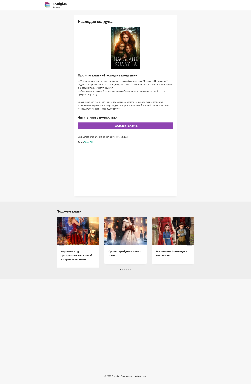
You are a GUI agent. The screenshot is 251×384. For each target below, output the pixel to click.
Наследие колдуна (125, 125)
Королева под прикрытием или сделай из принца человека (77, 255)
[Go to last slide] (61, 242)
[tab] (120, 269)
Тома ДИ (88, 142)
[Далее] (189, 242)
